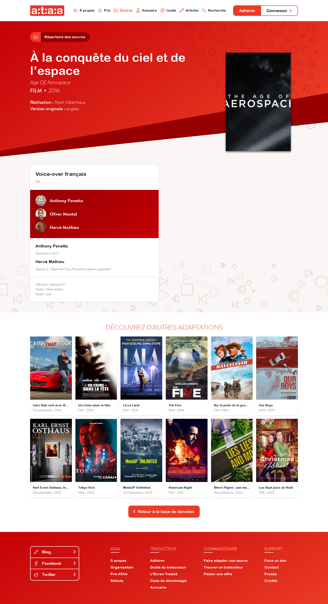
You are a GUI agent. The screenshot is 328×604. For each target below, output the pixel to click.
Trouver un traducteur (223, 567)
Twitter (48, 574)
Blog (46, 552)
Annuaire (149, 10)
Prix (107, 10)
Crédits (270, 581)
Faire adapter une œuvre (226, 560)
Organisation (121, 567)
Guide (171, 10)
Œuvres (126, 10)
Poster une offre (218, 574)
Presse (270, 574)
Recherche (217, 10)
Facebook (51, 563)
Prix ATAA (119, 574)
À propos (87, 10)
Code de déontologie (168, 581)
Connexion (276, 10)
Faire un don (275, 560)
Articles (192, 10)
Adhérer (247, 10)
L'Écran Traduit (163, 574)
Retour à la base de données (166, 511)
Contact (271, 567)
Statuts (116, 581)
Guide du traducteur (168, 567)
